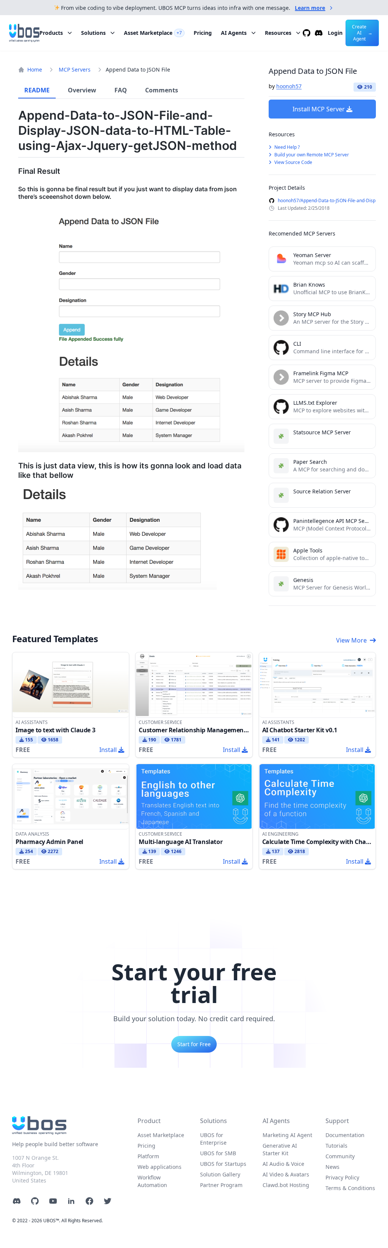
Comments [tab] (161, 90)
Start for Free (194, 1044)
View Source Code (292, 162)
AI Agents (234, 32)
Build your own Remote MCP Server (311, 154)
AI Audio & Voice (283, 1163)
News (332, 1166)
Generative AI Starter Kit (280, 1149)
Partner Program (221, 1185)
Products (51, 32)
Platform (148, 1156)
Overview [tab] (82, 90)
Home (34, 69)
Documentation (345, 1135)
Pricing (203, 32)
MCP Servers (75, 69)
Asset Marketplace (153, 32)
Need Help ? (286, 147)
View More (351, 640)
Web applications (159, 1166)
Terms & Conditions (350, 1188)
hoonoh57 (289, 86)
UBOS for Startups (223, 1163)
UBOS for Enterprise (213, 1138)
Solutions (93, 32)
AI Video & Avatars (286, 1174)
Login (335, 32)
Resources (278, 32)
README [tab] (37, 90)
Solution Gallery (220, 1174)
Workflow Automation (152, 1181)
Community (340, 1156)
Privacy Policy (342, 1177)
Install (108, 750)
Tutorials (336, 1145)
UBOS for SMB (218, 1153)
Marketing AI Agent (287, 1135)
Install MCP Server (319, 109)
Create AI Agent (362, 32)
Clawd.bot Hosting (286, 1185)
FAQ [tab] (120, 90)
